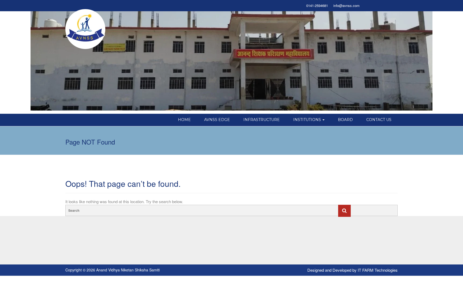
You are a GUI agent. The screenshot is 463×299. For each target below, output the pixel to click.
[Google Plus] (380, 5)
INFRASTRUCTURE (261, 119)
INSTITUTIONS (307, 119)
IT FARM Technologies (378, 270)
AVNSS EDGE (217, 119)
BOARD (345, 119)
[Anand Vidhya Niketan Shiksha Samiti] (85, 28)
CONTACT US (378, 119)
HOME (184, 119)
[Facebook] (370, 5)
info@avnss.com (346, 5)
